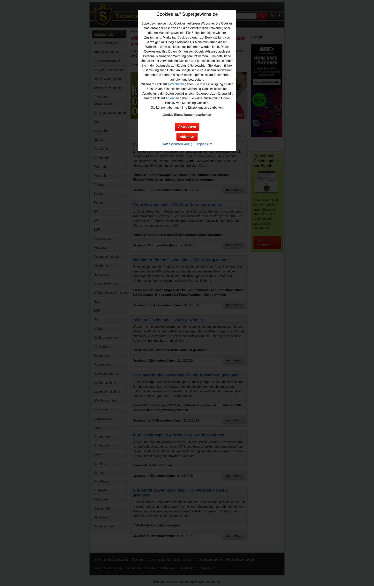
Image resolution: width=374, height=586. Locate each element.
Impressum (204, 144)
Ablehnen (172, 98)
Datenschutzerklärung (177, 144)
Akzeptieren (176, 84)
